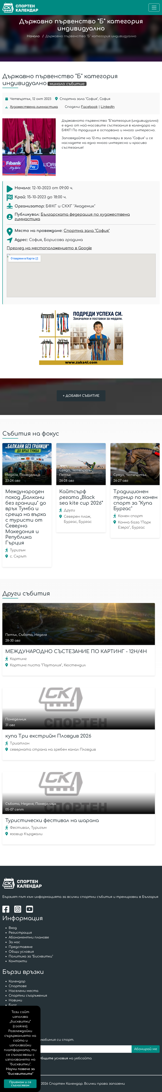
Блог (13, 1005)
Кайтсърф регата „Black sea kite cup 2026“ (81, 497)
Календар (17, 981)
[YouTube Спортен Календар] (30, 909)
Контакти (18, 961)
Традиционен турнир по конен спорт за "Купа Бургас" (135, 500)
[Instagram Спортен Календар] (18, 909)
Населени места (23, 991)
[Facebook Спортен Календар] (6, 909)
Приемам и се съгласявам (20, 1084)
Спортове (18, 986)
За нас (14, 942)
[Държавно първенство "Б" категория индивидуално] (29, 147)
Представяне (21, 947)
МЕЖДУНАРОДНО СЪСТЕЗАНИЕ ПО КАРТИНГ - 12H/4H (76, 651)
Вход (13, 928)
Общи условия (21, 951)
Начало (33, 36)
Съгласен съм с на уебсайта (51, 1058)
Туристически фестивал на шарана (52, 820)
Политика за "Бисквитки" (31, 956)
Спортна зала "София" (87, 231)
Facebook (89, 107)
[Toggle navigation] (154, 7)
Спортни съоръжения (28, 995)
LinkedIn (108, 107)
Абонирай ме (145, 1049)
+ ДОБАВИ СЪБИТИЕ (81, 396)
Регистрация (20, 932)
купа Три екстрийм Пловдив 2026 (48, 736)
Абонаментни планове (29, 937)
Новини (15, 1000)
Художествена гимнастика (34, 107)
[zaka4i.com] (81, 337)
